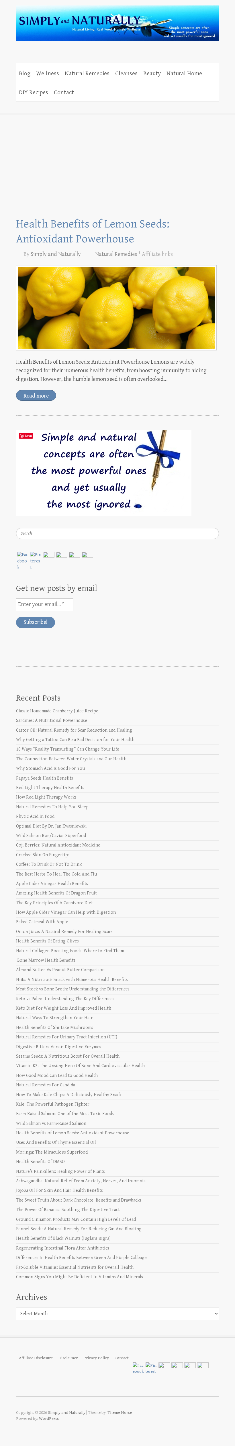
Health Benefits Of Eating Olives (47, 941)
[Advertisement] (117, 156)
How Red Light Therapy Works (46, 797)
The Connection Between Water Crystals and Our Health (71, 759)
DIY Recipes (33, 92)
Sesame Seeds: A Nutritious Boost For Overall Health (68, 1056)
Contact (64, 92)
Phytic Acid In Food (35, 816)
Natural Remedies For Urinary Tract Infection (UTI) (66, 1037)
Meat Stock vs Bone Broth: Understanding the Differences (73, 989)
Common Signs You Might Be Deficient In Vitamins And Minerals (79, 1277)
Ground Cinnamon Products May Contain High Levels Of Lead (76, 1219)
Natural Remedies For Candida (45, 1085)
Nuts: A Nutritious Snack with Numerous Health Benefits (72, 979)
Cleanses (126, 73)
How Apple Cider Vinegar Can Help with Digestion (66, 912)
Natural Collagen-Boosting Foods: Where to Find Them (70, 951)
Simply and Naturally (56, 254)
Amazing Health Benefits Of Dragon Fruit (56, 893)
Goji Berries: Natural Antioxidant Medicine (58, 845)
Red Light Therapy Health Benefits (50, 788)
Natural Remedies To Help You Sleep (52, 807)
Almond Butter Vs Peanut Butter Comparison (60, 970)
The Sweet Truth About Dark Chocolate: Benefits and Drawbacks (78, 1200)
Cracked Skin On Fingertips (43, 855)
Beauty (152, 73)
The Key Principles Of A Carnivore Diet (54, 903)
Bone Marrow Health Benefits (45, 960)
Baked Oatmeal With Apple (42, 922)
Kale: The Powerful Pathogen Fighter (52, 1104)
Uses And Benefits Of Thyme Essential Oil (56, 1142)
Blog (24, 73)
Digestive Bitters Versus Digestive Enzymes (58, 1047)
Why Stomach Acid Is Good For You (50, 768)
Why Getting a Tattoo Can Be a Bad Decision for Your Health (75, 740)
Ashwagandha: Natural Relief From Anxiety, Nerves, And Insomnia (81, 1181)
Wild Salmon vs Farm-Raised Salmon (51, 1123)
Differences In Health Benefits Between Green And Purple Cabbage (81, 1257)
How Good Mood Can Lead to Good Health (57, 1075)
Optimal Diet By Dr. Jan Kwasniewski (51, 826)
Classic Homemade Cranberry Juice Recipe (57, 711)
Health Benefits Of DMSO (40, 1161)
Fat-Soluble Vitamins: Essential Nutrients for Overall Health (75, 1267)
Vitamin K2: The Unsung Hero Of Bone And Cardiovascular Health (80, 1066)
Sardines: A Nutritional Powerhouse (51, 720)
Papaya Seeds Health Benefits (44, 778)
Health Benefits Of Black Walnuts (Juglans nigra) (63, 1238)
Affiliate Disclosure (36, 1358)
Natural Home (184, 73)
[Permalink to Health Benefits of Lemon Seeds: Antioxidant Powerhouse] (116, 307)
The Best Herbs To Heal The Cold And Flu (56, 874)
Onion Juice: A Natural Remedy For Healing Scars (64, 931)
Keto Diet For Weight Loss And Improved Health (63, 1008)
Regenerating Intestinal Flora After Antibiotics (62, 1248)
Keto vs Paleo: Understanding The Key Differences (65, 999)
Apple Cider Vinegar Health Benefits (52, 883)
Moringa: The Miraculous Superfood (52, 1152)
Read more (36, 396)
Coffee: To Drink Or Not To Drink (49, 864)
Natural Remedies (87, 73)
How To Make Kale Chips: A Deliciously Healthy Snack (69, 1095)
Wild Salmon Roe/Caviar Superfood (51, 835)
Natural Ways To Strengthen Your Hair (54, 1018)
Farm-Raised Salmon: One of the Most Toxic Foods (65, 1114)
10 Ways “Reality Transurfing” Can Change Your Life (67, 749)
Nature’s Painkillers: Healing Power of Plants (60, 1171)
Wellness (47, 73)
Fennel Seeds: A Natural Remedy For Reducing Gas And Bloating (79, 1229)
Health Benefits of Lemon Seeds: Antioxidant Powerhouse (72, 1133)
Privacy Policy (96, 1358)
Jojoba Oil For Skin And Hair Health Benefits (59, 1190)
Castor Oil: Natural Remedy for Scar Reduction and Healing (74, 730)
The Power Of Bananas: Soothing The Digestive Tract (68, 1209)
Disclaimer (68, 1358)
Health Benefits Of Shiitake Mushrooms (54, 1027)
